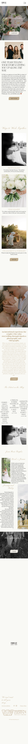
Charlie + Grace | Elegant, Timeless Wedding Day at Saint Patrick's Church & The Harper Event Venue (4, 411)
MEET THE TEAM (14, 98)
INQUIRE (14, 379)
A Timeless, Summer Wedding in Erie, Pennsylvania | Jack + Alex (14, 405)
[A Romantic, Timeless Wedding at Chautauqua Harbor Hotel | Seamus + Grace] (23, 396)
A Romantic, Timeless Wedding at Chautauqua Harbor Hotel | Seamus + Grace (23, 407)
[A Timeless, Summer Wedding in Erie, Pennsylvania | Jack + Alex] (14, 395)
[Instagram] (16, 705)
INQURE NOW (14, 33)
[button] (25, 391)
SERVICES (14, 259)
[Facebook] (14, 705)
